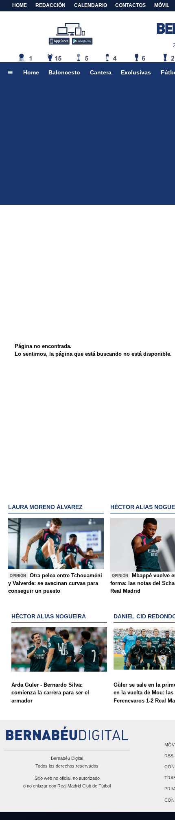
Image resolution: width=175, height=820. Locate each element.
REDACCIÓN (50, 5)
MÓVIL (161, 5)
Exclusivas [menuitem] (136, 72)
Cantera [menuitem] (101, 72)
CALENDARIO (90, 5)
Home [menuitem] (31, 72)
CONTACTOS (130, 5)
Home (19, 5)
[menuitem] (10, 73)
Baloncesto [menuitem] (64, 72)
